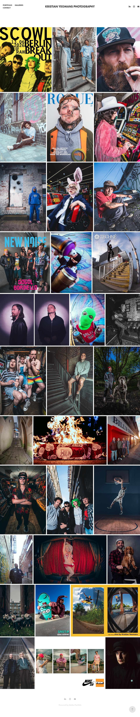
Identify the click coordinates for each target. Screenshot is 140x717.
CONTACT (6, 8)
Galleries (19, 5)
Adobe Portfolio (75, 705)
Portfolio (7, 5)
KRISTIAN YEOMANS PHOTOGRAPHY (70, 6)
